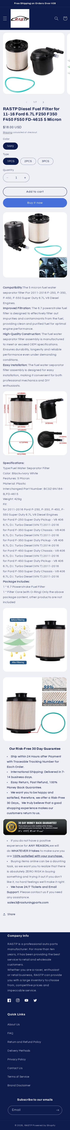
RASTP (28, 1125)
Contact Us (14, 1068)
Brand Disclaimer (19, 1085)
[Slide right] (43, 102)
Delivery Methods (18, 1050)
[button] (5, 18)
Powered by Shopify (44, 1125)
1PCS (11, 161)
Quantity (8, 170)
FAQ (10, 1033)
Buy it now (35, 202)
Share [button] (11, 914)
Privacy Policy (16, 1059)
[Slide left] (26, 102)
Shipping (7, 132)
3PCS (45, 161)
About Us (13, 1024)
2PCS (28, 161)
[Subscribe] (57, 1110)
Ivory (10, 146)
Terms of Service (18, 1076)
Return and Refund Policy (24, 1042)
